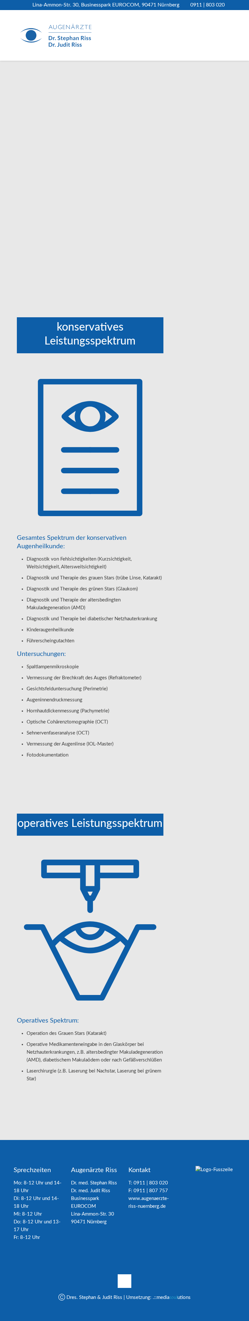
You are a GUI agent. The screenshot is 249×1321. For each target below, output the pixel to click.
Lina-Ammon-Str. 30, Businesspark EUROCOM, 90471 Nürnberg (105, 4)
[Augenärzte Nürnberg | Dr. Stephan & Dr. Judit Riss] (55, 35)
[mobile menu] (225, 35)
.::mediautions (172, 1297)
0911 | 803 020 (207, 4)
